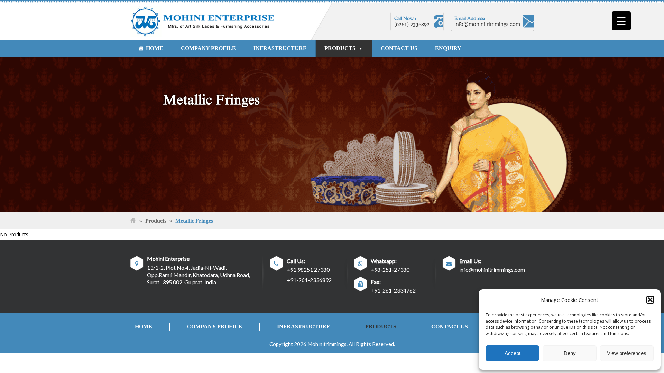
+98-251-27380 (390, 269)
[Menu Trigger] (621, 20)
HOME (154, 48)
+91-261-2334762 (393, 290)
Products (155, 221)
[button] (650, 299)
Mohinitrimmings (327, 344)
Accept (512, 353)
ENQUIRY (448, 48)
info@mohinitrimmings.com (487, 24)
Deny (570, 353)
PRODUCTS (340, 48)
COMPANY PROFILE (208, 48)
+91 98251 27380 (308, 269)
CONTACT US (399, 48)
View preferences (626, 353)
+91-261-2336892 (309, 280)
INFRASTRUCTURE (280, 48)
